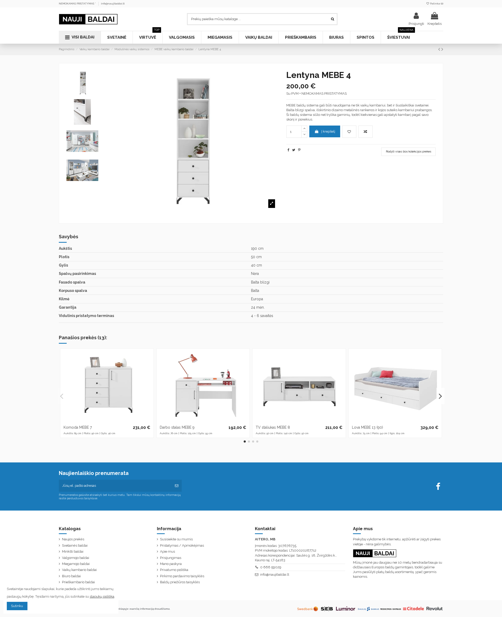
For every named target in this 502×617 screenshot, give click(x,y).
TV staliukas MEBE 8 (273, 427)
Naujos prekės (73, 539)
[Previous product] (439, 49)
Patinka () (436, 3)
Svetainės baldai (75, 545)
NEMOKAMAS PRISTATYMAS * (77, 3)
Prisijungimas (170, 558)
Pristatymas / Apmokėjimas (182, 545)
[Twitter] (293, 150)
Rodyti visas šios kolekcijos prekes (408, 151)
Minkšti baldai (72, 551)
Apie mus (167, 551)
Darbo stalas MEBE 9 (177, 427)
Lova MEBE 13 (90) (367, 427)
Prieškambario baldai (78, 582)
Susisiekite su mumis (176, 539)
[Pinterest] (299, 150)
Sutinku (17, 606)
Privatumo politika (174, 570)
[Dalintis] (288, 150)
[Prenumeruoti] (177, 486)
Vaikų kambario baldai (79, 570)
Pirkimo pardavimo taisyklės (182, 576)
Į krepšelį (328, 131)
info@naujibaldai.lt (113, 3)
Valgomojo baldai (75, 558)
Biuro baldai (71, 576)
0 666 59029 (270, 567)
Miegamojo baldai (76, 564)
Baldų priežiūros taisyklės (180, 582)
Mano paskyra (171, 564)
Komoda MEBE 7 (78, 427)
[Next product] (442, 49)
